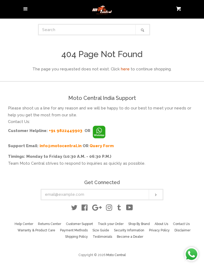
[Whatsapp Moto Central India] (99, 130)
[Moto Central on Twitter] (74, 208)
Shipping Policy (76, 237)
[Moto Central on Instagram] (109, 208)
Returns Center (49, 224)
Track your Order (111, 224)
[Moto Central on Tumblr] (119, 208)
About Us (161, 224)
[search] (87, 30)
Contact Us (181, 224)
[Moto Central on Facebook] (84, 208)
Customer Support (79, 224)
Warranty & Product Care (36, 230)
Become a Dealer (130, 237)
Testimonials (102, 237)
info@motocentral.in (61, 145)
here (125, 69)
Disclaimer (182, 230)
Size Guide (100, 230)
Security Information (129, 230)
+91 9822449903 (65, 130)
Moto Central (116, 255)
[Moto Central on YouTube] (129, 208)
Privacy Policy (159, 230)
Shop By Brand (139, 224)
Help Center (24, 224)
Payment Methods (74, 230)
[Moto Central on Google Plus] (97, 208)
